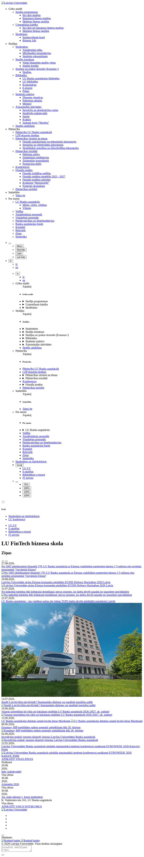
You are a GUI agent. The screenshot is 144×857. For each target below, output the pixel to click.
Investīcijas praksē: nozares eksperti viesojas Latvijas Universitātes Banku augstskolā (48, 736)
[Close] (2, 854)
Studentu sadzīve (34, 341)
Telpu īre (27, 408)
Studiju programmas (36, 301)
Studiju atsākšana (32, 347)
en (23, 280)
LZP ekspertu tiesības (34, 371)
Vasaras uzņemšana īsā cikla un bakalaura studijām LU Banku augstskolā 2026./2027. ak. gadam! (55, 711)
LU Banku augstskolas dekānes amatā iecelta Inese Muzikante (36, 721)
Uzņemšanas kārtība (36, 304)
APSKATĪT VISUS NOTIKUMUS (21, 806)
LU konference (16, 519)
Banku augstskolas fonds (36, 445)
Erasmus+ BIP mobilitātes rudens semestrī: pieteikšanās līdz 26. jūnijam (40, 727)
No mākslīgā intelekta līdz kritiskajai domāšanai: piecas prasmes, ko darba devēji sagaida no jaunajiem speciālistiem (65, 591)
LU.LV (26, 468)
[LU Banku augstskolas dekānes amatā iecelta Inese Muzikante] (107, 721)
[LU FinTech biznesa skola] (14, 2)
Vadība (26, 433)
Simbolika (28, 458)
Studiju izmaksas (34, 331)
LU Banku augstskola (37, 429)
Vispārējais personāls (34, 439)
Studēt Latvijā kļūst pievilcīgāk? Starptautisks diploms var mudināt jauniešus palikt (47, 702)
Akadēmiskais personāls (35, 436)
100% (27, 488)
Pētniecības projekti (33, 387)
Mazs (19, 246)
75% (26, 484)
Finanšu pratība (33, 384)
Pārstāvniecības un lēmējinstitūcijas (41, 442)
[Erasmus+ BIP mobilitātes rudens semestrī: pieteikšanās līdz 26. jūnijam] (42, 730)
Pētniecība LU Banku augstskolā (40, 368)
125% (27, 492)
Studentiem (31, 328)
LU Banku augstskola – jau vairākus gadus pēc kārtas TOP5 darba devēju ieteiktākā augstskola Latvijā (58, 601)
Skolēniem (31, 307)
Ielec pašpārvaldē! (11, 771)
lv (11, 261)
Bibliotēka (31, 338)
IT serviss (27, 477)
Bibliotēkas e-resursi (33, 474)
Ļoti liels (21, 257)
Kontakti (27, 448)
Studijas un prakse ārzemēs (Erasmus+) (47, 335)
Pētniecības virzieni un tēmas (41, 375)
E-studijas (27, 471)
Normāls (21, 249)
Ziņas (25, 455)
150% (27, 495)
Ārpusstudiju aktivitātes (38, 344)
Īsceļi (19, 465)
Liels (19, 253)
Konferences (29, 381)
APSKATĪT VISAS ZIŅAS (17, 759)
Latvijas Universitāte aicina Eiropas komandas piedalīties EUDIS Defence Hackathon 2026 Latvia (55, 582)
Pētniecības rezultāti (36, 378)
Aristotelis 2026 (10, 784)
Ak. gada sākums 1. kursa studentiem (22, 796)
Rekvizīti (27, 452)
